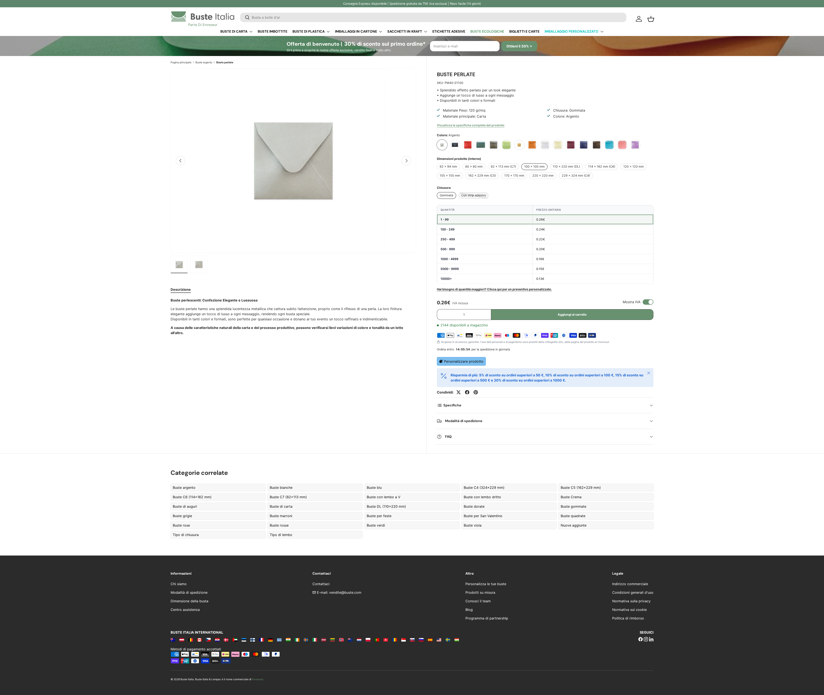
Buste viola (473, 525)
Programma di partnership (486, 618)
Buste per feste (379, 516)
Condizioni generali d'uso (632, 592)
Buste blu (374, 487)
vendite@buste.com (345, 592)
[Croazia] (217, 639)
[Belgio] (190, 639)
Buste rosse (279, 525)
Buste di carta (233, 31)
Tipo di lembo (281, 535)
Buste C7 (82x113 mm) (288, 497)
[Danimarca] (226, 639)
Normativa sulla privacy (631, 601)
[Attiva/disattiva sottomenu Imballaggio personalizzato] (601, 31)
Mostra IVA (632, 302)
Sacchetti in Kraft (404, 31)
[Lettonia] (323, 639)
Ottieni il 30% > (519, 46)
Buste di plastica (308, 31)
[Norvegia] (341, 639)
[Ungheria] (456, 639)
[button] (651, 19)
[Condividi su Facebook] (467, 392)
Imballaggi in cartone (356, 31)
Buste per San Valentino (483, 516)
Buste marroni (281, 516)
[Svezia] (447, 639)
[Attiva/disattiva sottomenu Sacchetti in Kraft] (425, 31)
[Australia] (173, 639)
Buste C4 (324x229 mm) (484, 487)
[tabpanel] (293, 316)
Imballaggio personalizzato (571, 31)
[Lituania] (332, 639)
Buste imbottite (272, 31)
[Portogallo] (377, 639)
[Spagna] (430, 639)
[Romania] (394, 639)
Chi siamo (179, 584)
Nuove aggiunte (573, 525)
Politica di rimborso (628, 618)
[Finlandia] (252, 639)
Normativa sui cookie (629, 609)
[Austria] (181, 639)
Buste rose (181, 525)
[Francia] (261, 639)
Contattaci (321, 584)
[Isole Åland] (306, 639)
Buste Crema (571, 497)
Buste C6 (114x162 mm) (192, 497)
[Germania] (270, 639)
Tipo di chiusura (186, 535)
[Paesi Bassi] (359, 639)
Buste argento (203, 62)
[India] (288, 639)
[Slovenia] (421, 639)
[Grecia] (279, 639)
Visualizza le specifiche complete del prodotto (470, 125)
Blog (469, 609)
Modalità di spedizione (189, 592)
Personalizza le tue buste (485, 584)
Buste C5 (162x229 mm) (581, 487)
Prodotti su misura (480, 592)
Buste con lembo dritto (482, 497)
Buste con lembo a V (383, 497)
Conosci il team (478, 601)
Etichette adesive (448, 31)
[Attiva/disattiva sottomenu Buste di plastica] (328, 31)
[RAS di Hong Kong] (385, 639)
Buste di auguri (185, 506)
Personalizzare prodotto (463, 361)
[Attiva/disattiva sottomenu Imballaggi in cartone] (380, 31)
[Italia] (314, 639)
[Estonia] (244, 639)
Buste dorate (474, 506)
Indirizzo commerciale (630, 584)
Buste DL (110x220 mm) (386, 506)
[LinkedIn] (651, 639)
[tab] (181, 289)
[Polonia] (368, 639)
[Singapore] (403, 639)
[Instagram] (646, 639)
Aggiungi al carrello (572, 314)
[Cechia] (208, 639)
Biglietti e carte (524, 31)
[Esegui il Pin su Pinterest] (475, 392)
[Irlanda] (297, 639)
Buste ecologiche (487, 31)
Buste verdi (376, 525)
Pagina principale (181, 62)
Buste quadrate (573, 516)
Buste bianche (281, 487)
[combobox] (433, 17)
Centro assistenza (185, 609)
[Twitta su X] (458, 392)
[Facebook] (640, 639)
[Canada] (199, 639)
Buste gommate (573, 506)
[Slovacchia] (412, 639)
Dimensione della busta (189, 601)
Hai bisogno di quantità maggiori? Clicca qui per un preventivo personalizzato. (494, 289)
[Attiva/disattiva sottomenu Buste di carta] (250, 31)
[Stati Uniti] (439, 639)
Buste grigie (182, 516)
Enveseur (257, 679)
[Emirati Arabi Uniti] (235, 639)
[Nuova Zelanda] (350, 639)
